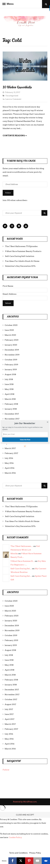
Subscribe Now (25, 440)
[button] (25, 423)
